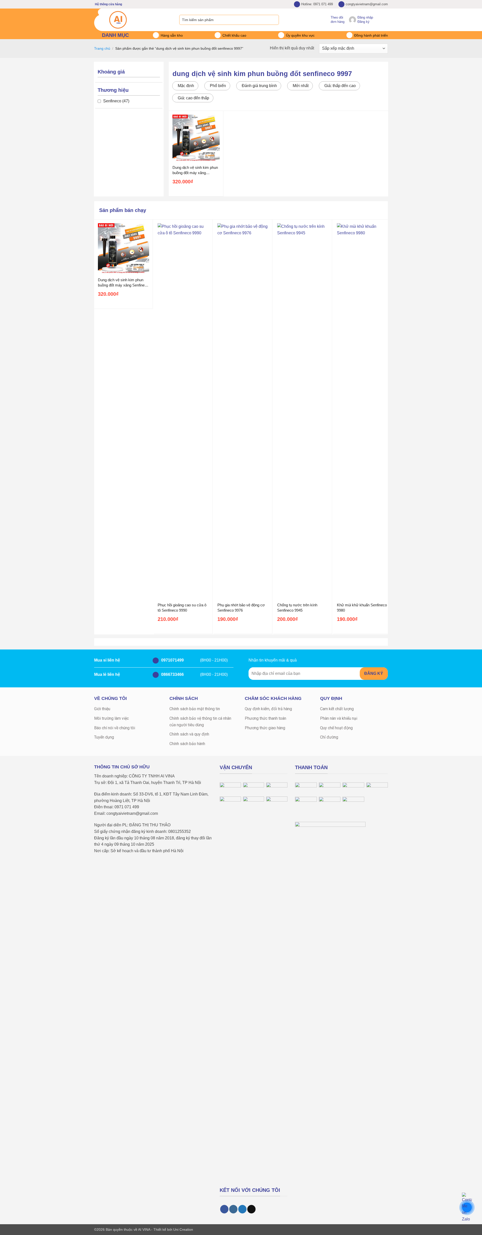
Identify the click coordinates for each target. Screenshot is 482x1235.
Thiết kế (159, 1229)
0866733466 (172, 674)
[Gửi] (274, 20)
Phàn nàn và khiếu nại (338, 718)
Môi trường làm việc (111, 718)
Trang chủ (102, 48)
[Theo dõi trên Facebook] (224, 1209)
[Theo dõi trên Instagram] (233, 1209)
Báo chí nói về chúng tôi (114, 727)
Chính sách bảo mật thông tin (194, 708)
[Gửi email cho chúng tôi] (251, 1209)
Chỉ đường (329, 737)
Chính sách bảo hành (187, 743)
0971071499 (172, 660)
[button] (385, 19)
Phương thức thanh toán (265, 718)
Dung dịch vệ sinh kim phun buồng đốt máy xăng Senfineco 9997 (195, 170)
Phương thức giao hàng (265, 727)
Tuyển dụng (104, 737)
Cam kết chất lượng (337, 708)
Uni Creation (183, 1229)
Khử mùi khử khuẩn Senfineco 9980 (362, 607)
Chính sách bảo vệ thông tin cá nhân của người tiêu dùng (200, 721)
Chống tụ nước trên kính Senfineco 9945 (297, 607)
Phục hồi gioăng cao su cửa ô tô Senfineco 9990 (182, 607)
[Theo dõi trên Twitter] (242, 1209)
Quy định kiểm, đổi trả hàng (268, 708)
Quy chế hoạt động (336, 727)
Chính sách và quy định (189, 734)
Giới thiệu (102, 708)
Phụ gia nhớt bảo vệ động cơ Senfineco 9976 (241, 607)
